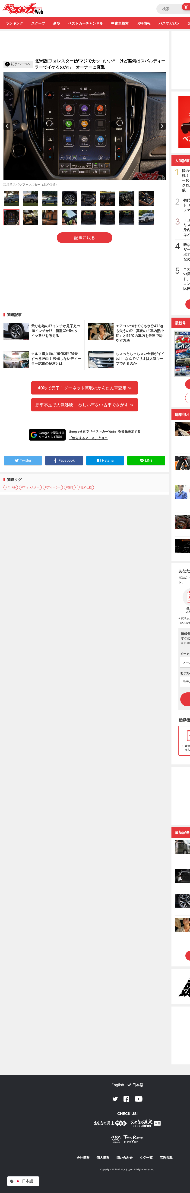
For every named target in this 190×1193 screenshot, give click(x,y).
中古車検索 (120, 23)
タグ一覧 (146, 1157)
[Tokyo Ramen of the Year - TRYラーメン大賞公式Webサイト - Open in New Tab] (127, 1140)
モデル (185, 673)
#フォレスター (30, 487)
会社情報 (83, 1157)
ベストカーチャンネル (85, 23)
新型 (56, 23)
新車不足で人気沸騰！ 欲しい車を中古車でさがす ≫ (84, 404)
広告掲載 (166, 1157)
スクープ (38, 23)
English (117, 1085)
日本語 (137, 1085)
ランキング (14, 23)
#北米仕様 (85, 487)
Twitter (115, 1099)
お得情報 (144, 23)
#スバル (11, 487)
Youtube (138, 1099)
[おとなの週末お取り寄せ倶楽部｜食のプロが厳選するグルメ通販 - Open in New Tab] (110, 1124)
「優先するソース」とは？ (88, 438)
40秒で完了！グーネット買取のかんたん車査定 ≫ (85, 387)
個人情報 (103, 1157)
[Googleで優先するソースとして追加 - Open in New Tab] (47, 435)
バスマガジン (169, 23)
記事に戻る (84, 237)
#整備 (69, 487)
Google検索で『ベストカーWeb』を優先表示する (105, 431)
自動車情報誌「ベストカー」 (22, 8)
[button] (6, 126)
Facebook (126, 1099)
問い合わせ (125, 1157)
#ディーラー (53, 487)
